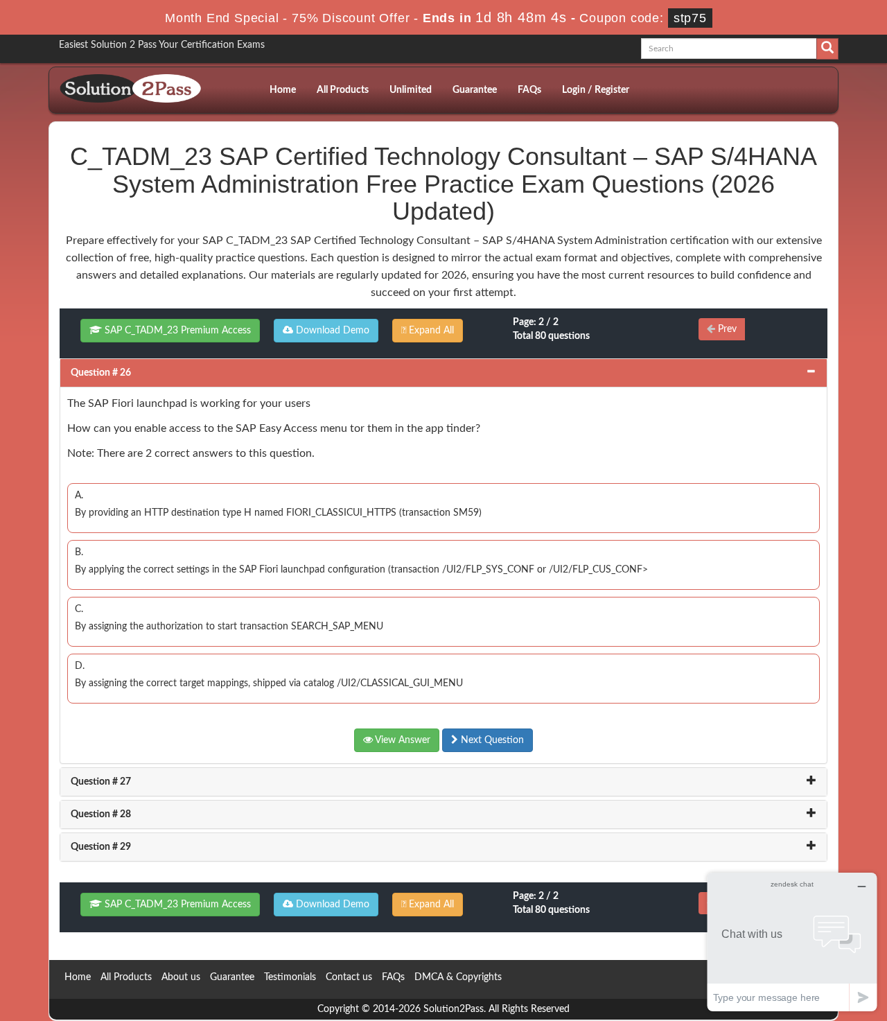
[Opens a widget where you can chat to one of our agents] (792, 941)
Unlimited (410, 90)
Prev (726, 329)
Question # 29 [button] (101, 847)
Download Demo (331, 330)
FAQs (529, 90)
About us (180, 977)
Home (283, 90)
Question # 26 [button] (101, 373)
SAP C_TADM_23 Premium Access (176, 330)
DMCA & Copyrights (458, 977)
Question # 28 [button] (101, 814)
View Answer (401, 740)
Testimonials (290, 977)
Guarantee (475, 90)
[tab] (443, 373)
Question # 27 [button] (101, 782)
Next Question (491, 740)
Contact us (349, 977)
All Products (343, 90)
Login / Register (595, 90)
